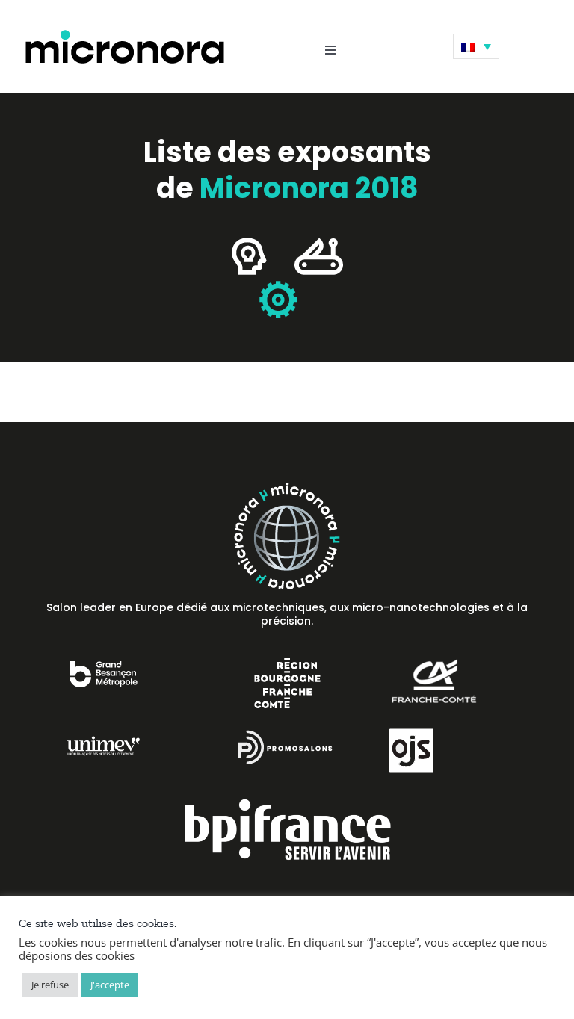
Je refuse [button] (50, 984)
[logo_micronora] (124, 32)
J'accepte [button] (109, 984)
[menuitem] (476, 46)
